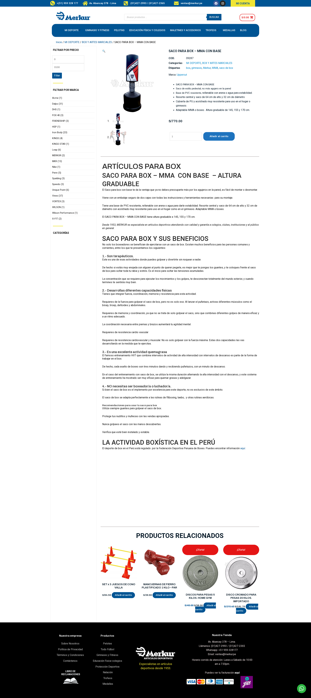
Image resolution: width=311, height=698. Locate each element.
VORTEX (58, 201)
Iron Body (59, 132)
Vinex (57, 195)
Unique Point (60, 189)
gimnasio (196, 67)
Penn (56, 172)
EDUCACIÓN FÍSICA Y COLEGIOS (147, 30)
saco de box (226, 67)
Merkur (207, 67)
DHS (56, 109)
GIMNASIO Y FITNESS (97, 30)
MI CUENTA (243, 3)
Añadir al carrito (219, 136)
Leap (56, 149)
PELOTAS (119, 30)
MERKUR (58, 155)
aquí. (243, 448)
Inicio (59, 42)
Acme (57, 97)
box (188, 67)
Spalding (58, 178)
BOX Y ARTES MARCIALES (97, 42)
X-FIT (57, 218)
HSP (56, 126)
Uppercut (182, 74)
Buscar (214, 17)
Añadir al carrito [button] (123, 595)
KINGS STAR (60, 143)
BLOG (243, 30)
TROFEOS (211, 30)
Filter (57, 75)
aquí (237, 672)
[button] (103, 51)
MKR (57, 161)
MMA (215, 67)
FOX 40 (57, 115)
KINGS (57, 138)
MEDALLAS (229, 30)
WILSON (58, 207)
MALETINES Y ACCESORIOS (185, 30)
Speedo (58, 184)
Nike (56, 166)
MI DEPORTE (72, 30)
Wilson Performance (65, 212)
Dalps (57, 103)
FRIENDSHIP (60, 120)
